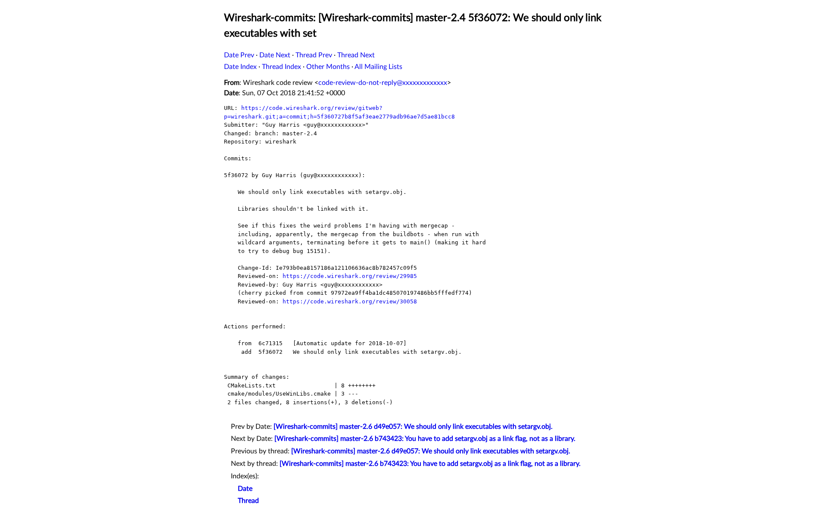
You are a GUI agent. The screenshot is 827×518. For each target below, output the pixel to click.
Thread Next (356, 55)
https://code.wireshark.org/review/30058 (350, 301)
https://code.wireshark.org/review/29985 (350, 276)
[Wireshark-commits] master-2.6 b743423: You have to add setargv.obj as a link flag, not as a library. (424, 438)
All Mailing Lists (378, 66)
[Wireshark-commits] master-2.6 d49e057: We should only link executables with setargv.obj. (413, 426)
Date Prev (239, 55)
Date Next (274, 55)
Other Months (328, 66)
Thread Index (281, 66)
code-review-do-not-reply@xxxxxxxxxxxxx (382, 82)
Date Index (240, 66)
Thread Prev (313, 55)
